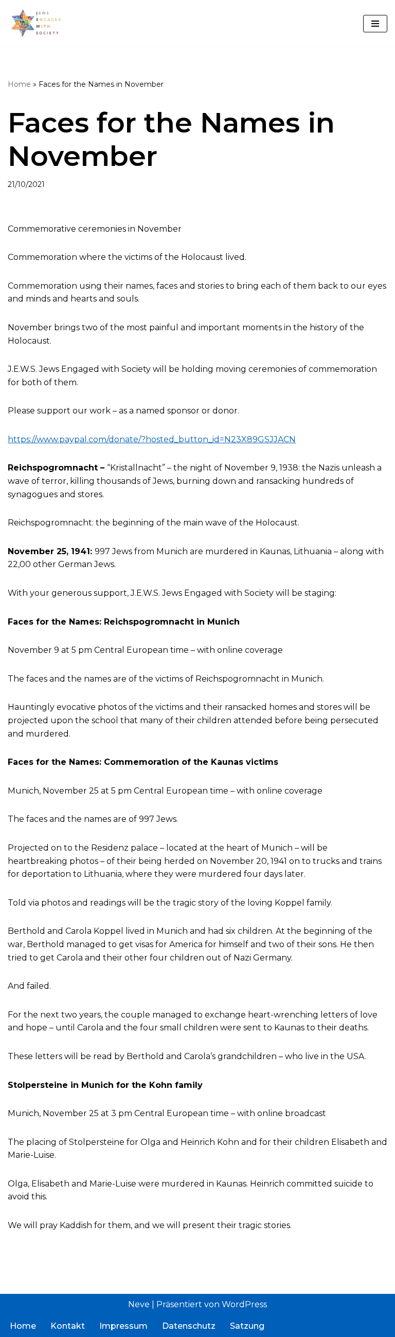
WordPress (244, 1304)
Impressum (123, 1326)
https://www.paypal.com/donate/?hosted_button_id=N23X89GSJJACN (152, 439)
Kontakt (67, 1326)
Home (19, 84)
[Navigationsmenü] (375, 23)
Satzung (247, 1326)
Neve (139, 1304)
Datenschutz (189, 1326)
